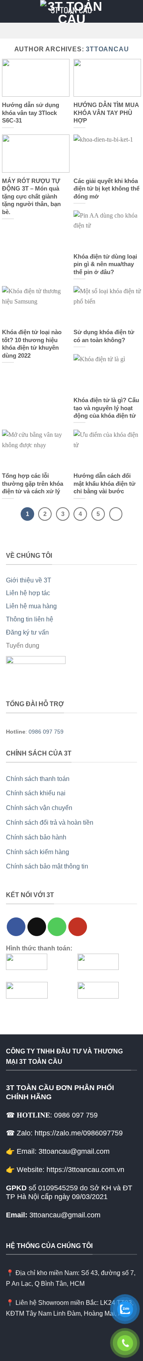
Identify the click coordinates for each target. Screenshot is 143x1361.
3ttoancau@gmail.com (64, 1215)
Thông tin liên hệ (29, 619)
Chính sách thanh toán (38, 778)
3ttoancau (107, 49)
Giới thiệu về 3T (28, 580)
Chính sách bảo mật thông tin (47, 866)
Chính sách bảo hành (36, 837)
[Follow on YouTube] (77, 926)
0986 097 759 (46, 731)
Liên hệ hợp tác (28, 593)
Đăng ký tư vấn (27, 632)
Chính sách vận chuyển (39, 807)
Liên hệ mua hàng (31, 606)
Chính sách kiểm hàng (37, 852)
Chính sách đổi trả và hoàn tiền (49, 822)
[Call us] (57, 926)
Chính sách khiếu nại (36, 793)
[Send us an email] (36, 926)
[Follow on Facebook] (16, 926)
